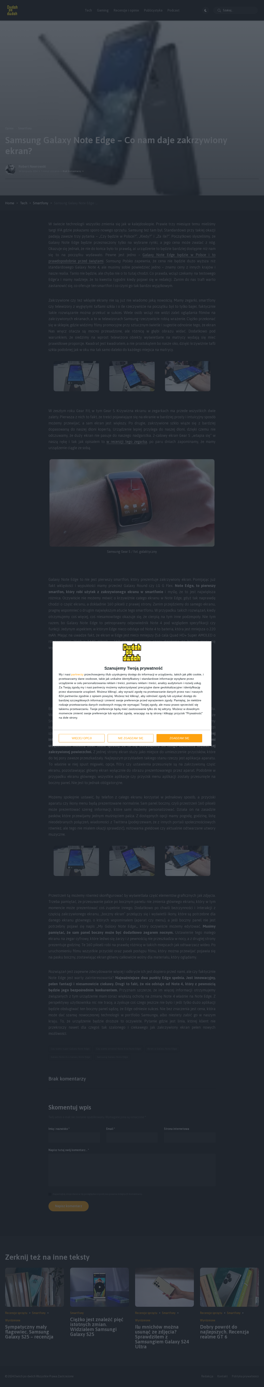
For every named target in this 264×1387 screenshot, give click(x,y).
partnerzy (77, 674)
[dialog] (132, 693)
